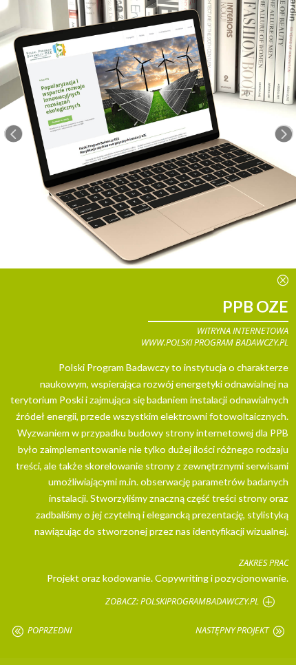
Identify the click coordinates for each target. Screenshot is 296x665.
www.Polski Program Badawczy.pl (214, 342)
